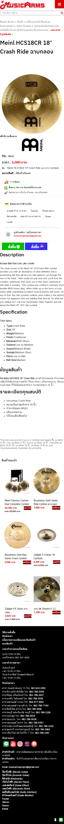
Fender (5, 798)
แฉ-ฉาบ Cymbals (32, 440)
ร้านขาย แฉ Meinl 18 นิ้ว (37, 443)
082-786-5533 (35, 698)
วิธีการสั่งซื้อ (8, 632)
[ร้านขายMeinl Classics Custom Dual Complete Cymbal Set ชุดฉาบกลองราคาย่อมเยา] (17, 481)
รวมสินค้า (7, 643)
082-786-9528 (29, 719)
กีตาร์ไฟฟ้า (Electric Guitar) (15, 772)
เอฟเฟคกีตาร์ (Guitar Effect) (15, 785)
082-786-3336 (34, 709)
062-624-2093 (38, 688)
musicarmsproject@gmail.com (27, 236)
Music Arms (7, 21)
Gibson (5, 802)
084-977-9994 (36, 702)
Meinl (11, 156)
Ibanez (5, 805)
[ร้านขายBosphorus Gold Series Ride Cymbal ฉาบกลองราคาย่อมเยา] (46, 481)
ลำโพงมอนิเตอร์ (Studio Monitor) (17, 795)
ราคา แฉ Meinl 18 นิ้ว (15, 443)
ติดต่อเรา (7, 636)
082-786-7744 (40, 705)
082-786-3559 (36, 691)
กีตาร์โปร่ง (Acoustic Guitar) (15, 775)
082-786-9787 (36, 722)
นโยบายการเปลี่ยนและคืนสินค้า (19, 639)
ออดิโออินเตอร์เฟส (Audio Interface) (19, 792)
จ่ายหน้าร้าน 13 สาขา (17, 211)
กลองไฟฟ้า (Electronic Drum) (16, 788)
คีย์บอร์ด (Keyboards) (12, 778)
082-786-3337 (36, 695)
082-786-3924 (27, 716)
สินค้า (20, 21)
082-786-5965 (42, 729)
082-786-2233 (46, 726)
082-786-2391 (42, 733)
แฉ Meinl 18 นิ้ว (38, 445)
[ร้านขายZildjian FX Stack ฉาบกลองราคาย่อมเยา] (17, 589)
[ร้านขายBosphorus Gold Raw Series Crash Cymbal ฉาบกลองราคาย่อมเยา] (17, 535)
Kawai (5, 808)
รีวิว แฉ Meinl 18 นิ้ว (21, 445)
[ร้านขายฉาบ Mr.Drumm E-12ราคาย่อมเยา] (47, 589)
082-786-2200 (43, 712)
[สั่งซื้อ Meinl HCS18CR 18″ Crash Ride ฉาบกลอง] (13, 247)
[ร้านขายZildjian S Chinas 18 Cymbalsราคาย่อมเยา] (46, 535)
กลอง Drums (23, 26)
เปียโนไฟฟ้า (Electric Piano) (15, 782)
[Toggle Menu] (59, 4)
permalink (36, 448)
